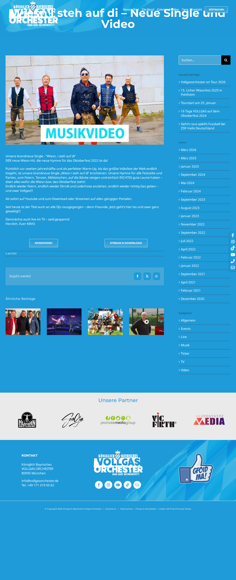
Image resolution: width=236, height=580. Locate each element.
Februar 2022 (191, 257)
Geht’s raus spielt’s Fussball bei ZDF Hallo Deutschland (203, 126)
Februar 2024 (191, 191)
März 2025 (188, 158)
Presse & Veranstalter (146, 509)
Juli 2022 (187, 241)
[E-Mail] (233, 267)
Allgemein (188, 320)
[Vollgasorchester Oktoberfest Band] (118, 451)
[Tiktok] (233, 248)
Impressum (110, 509)
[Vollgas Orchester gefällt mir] (196, 454)
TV (182, 362)
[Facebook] (233, 235)
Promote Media (183, 509)
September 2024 (193, 174)
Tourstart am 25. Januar (198, 103)
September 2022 (193, 232)
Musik (185, 345)
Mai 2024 (187, 183)
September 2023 (193, 199)
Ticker (185, 353)
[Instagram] (233, 242)
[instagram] (108, 485)
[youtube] (118, 485)
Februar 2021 (191, 290)
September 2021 (193, 274)
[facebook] (99, 485)
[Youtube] (233, 254)
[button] (8, 321)
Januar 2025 (190, 166)
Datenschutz (126, 509)
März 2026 (188, 150)
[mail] (137, 485)
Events (186, 328)
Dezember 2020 (192, 299)
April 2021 (188, 282)
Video (185, 370)
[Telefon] (233, 261)
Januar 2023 (190, 216)
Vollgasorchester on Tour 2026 (203, 82)
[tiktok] (127, 485)
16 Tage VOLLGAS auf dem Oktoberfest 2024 (200, 113)
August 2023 (190, 208)
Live (184, 337)
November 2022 (193, 224)
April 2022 (188, 249)
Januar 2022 (190, 265)
